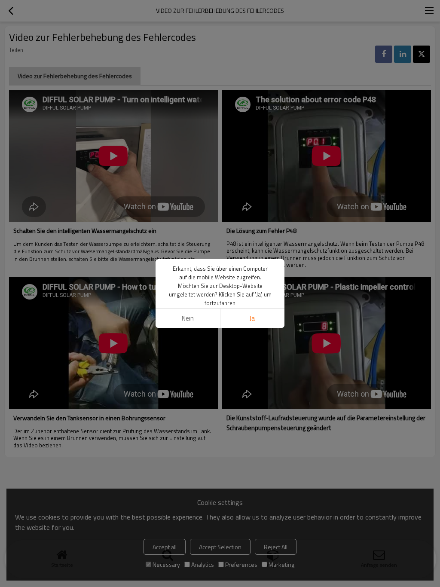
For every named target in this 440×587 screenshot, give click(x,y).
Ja (252, 318)
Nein (188, 318)
